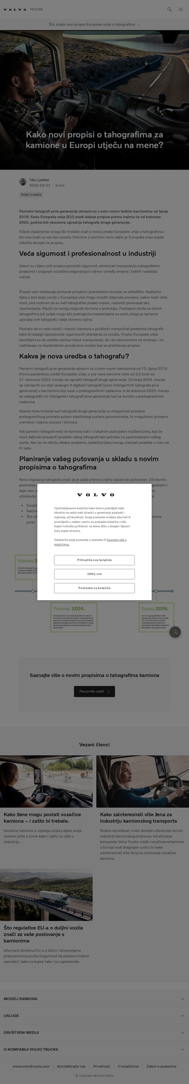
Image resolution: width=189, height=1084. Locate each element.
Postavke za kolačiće (94, 588)
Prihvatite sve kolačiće (94, 560)
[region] (94, 542)
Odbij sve (94, 574)
